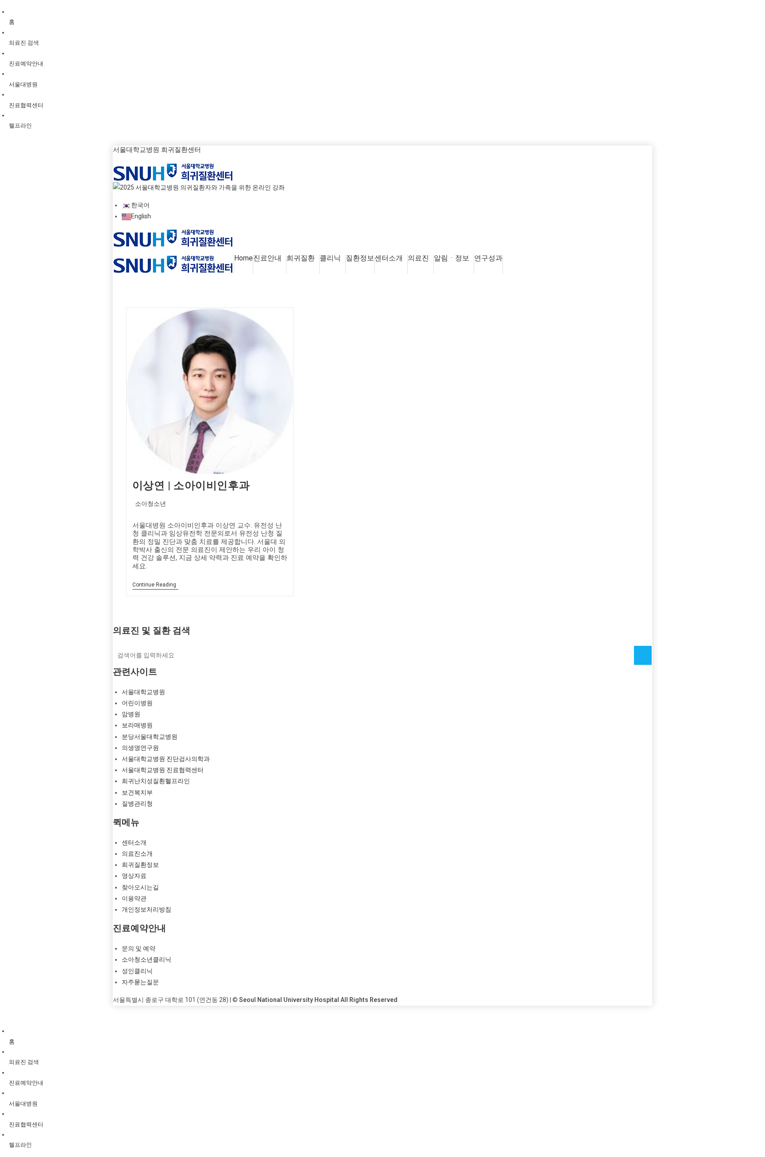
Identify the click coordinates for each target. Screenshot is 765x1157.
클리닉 (330, 258)
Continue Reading (155, 585)
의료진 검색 (24, 42)
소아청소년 (150, 503)
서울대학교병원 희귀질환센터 (157, 150)
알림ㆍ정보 (451, 258)
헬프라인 (20, 125)
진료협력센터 (26, 105)
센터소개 (389, 258)
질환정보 (360, 258)
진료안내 (267, 258)
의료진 (418, 258)
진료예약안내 (26, 63)
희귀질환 (300, 258)
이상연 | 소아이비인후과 (191, 485)
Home (243, 258)
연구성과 (488, 258)
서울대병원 (23, 84)
